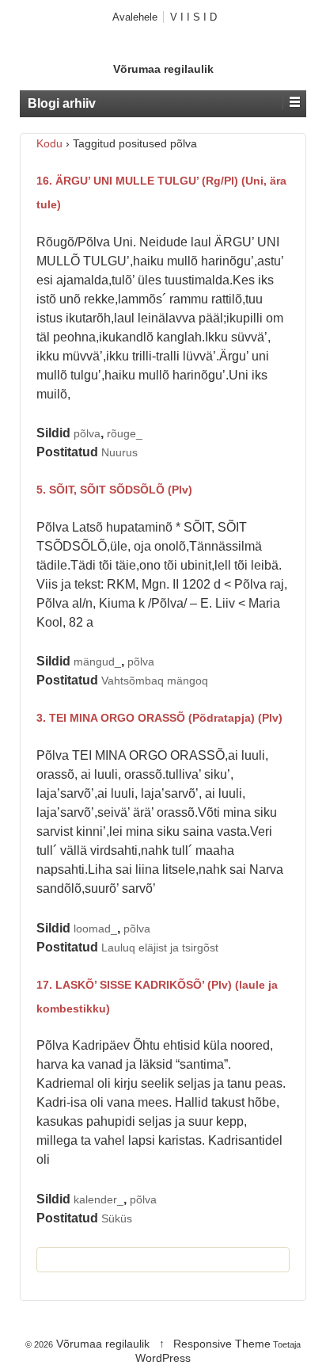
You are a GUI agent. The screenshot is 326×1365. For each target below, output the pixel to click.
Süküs (116, 1218)
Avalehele (134, 17)
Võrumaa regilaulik (163, 69)
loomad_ (95, 928)
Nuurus (119, 452)
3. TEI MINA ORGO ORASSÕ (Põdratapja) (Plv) (159, 717)
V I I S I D (193, 17)
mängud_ (97, 661)
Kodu (49, 143)
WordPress (163, 1358)
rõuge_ (124, 433)
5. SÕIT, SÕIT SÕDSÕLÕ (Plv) (114, 489)
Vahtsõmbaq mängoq (154, 680)
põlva (87, 433)
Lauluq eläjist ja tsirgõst (159, 947)
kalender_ (98, 1199)
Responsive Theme (222, 1343)
